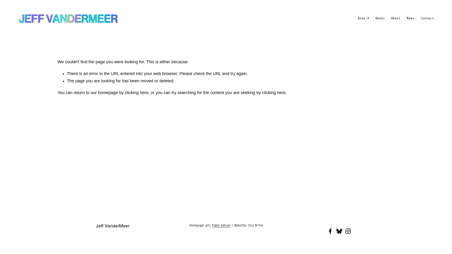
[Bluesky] (339, 231)
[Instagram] (348, 231)
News (410, 18)
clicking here (136, 92)
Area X (363, 18)
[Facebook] (330, 231)
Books (380, 18)
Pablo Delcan (221, 225)
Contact (427, 18)
